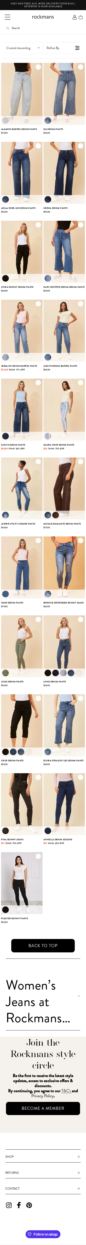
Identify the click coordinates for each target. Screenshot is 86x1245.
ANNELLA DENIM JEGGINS (57, 839)
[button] (7, 17)
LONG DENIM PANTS (12, 681)
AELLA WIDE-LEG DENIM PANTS (18, 208)
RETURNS (12, 1172)
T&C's (66, 1091)
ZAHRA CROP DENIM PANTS (58, 444)
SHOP (9, 1156)
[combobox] (22, 48)
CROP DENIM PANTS (12, 760)
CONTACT (12, 1188)
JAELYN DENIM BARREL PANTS (60, 366)
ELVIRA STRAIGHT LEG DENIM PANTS (63, 760)
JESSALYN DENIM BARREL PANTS (19, 366)
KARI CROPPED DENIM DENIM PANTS (64, 287)
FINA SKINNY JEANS (12, 839)
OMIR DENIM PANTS (12, 602)
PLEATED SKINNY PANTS (14, 918)
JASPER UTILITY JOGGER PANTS (18, 523)
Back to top (43, 946)
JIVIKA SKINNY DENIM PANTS (17, 287)
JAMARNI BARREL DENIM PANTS (19, 129)
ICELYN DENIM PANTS (13, 444)
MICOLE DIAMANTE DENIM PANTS (62, 523)
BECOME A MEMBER (43, 1108)
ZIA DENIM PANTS (53, 129)
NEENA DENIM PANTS (55, 208)
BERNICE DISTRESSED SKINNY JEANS (63, 602)
